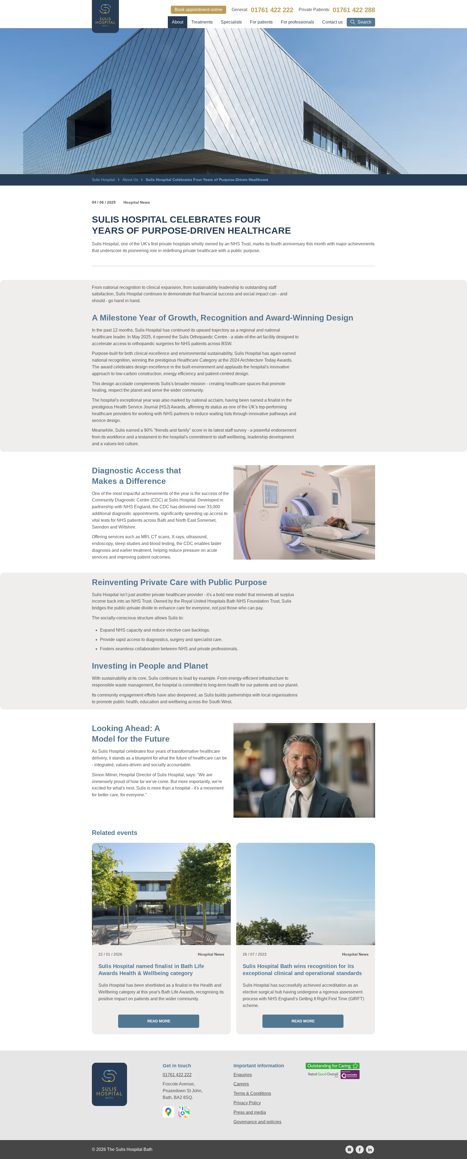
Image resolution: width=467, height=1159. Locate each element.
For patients (261, 22)
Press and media (250, 1112)
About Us (130, 179)
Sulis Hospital (104, 179)
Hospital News (137, 202)
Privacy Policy (247, 1103)
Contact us (332, 22)
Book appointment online (198, 9)
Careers (241, 1084)
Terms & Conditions (252, 1093)
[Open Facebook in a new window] (360, 1149)
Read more (144, 1021)
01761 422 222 (272, 10)
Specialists (231, 22)
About (177, 22)
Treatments (202, 22)
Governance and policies (257, 1122)
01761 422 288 (354, 10)
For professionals (297, 22)
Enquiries (243, 1074)
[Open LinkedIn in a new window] (370, 1149)
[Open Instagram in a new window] (349, 1149)
